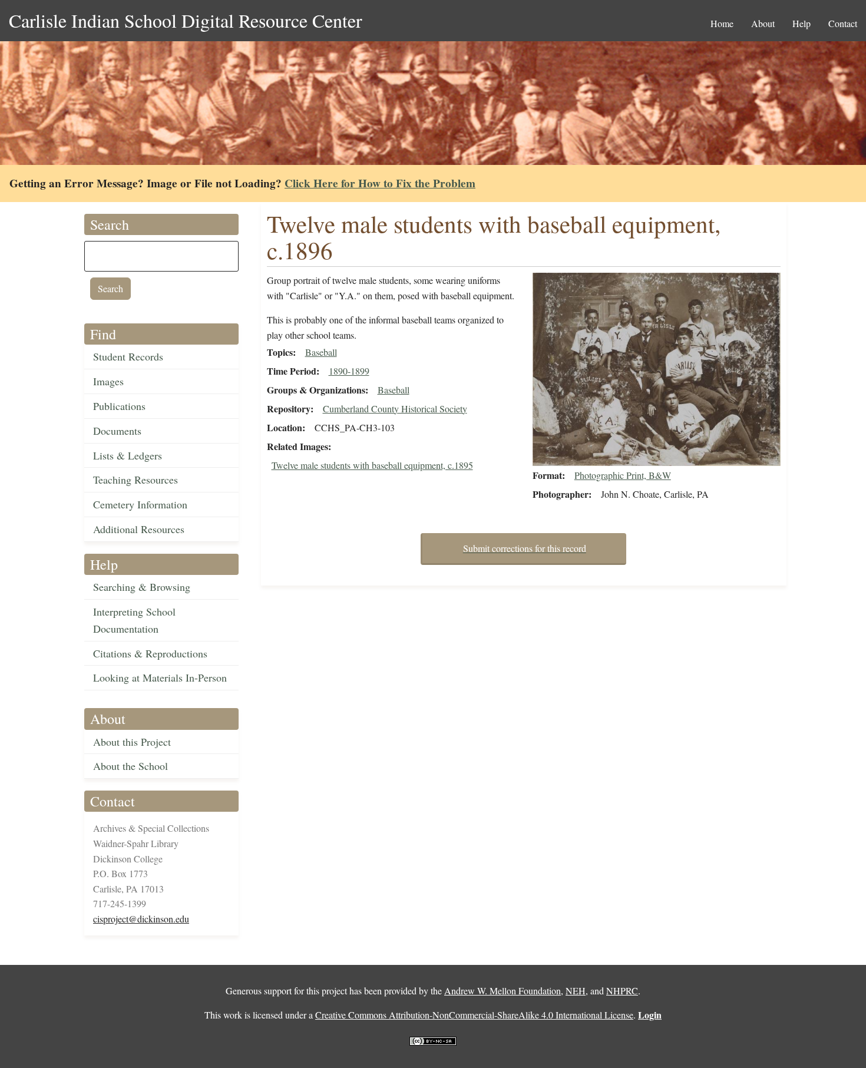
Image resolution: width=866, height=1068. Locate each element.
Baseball (321, 352)
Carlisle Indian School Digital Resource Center (185, 20)
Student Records (128, 356)
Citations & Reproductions (150, 653)
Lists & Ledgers (127, 455)
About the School (130, 766)
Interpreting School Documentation (134, 620)
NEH (576, 990)
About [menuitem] (763, 23)
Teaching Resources (135, 479)
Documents (117, 431)
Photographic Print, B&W (622, 475)
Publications (119, 406)
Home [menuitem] (721, 23)
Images (108, 381)
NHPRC (622, 990)
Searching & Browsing (141, 587)
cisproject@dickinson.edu (141, 918)
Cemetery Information (140, 504)
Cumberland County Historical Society (395, 408)
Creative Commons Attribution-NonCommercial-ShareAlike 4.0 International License (474, 1015)
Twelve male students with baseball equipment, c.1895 (372, 465)
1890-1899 (349, 371)
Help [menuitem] (801, 23)
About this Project (132, 742)
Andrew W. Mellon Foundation (502, 990)
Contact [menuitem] (842, 23)
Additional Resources (138, 529)
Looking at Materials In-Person (160, 677)
